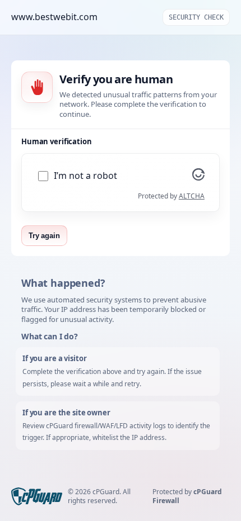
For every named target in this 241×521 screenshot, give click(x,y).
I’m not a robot (85, 176)
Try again (44, 235)
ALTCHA (192, 196)
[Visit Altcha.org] (198, 177)
